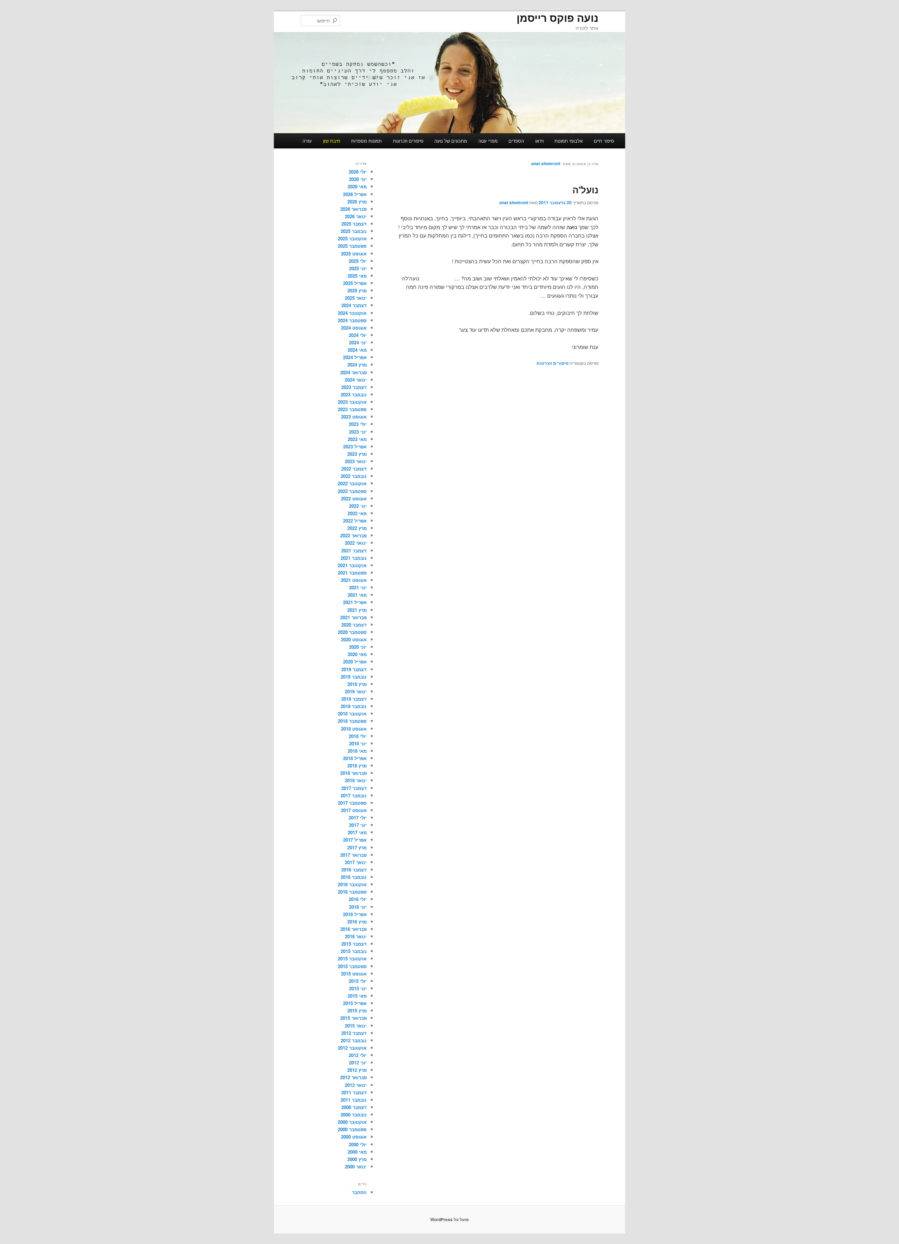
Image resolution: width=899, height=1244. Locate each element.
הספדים (516, 140)
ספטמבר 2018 (352, 721)
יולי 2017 (358, 817)
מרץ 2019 (357, 684)
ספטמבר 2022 (352, 491)
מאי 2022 (357, 513)
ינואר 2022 (356, 542)
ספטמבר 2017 (352, 802)
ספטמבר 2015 (352, 966)
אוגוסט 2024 (354, 327)
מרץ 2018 (357, 765)
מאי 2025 (357, 275)
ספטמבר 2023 (352, 409)
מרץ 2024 (357, 364)
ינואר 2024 (356, 379)
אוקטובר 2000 (352, 1122)
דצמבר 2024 (354, 305)
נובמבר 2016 (354, 877)
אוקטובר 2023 (352, 402)
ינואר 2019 (356, 691)
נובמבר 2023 (354, 394)
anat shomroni (545, 163)
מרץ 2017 (357, 847)
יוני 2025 (358, 268)
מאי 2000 (357, 1151)
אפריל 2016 (355, 914)
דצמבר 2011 (354, 1092)
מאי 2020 (357, 654)
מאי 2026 (357, 186)
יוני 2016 (358, 906)
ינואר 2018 (356, 780)
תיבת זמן (331, 140)
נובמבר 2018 (354, 706)
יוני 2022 (358, 506)
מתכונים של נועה (450, 140)
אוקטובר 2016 (352, 884)
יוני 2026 (358, 179)
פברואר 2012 (353, 1077)
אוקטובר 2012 (352, 1047)
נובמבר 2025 (354, 231)
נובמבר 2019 (354, 676)
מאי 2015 (357, 995)
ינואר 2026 (356, 216)
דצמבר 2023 (354, 387)
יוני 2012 (358, 1062)
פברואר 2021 (353, 617)
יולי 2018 (358, 736)
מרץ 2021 (357, 610)
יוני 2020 (358, 646)
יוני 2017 (358, 825)
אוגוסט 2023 (354, 416)
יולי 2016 (358, 899)
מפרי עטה (488, 140)
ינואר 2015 (356, 1025)
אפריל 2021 (355, 602)
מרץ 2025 (357, 290)
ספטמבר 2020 (352, 632)
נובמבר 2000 (354, 1114)
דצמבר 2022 (354, 468)
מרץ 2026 (357, 201)
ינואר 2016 (356, 936)
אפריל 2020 (355, 661)
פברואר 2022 (353, 535)
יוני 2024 (358, 342)
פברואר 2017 (353, 854)
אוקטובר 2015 (352, 958)
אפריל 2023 (355, 446)
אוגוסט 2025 (354, 253)
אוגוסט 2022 (354, 498)
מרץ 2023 (357, 454)
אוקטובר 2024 (352, 313)
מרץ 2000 (357, 1159)
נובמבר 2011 (354, 1099)
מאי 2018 (357, 750)
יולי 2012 (358, 1055)
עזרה (307, 140)
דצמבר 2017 (354, 788)
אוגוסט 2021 (354, 580)
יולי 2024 (358, 335)
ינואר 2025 (356, 297)
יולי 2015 (358, 981)
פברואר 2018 (353, 773)
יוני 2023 (358, 431)
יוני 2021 (358, 587)
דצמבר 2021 (354, 550)
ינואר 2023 (356, 461)
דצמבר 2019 (354, 669)
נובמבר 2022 (354, 476)
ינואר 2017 (356, 862)
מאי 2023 (357, 439)
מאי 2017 (357, 832)
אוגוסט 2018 (354, 728)
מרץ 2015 (357, 1010)
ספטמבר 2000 (352, 1129)
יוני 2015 (358, 988)
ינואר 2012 (356, 1085)
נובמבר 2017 (354, 795)
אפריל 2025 (355, 283)
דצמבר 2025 (354, 223)
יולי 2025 (358, 261)
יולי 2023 (358, 424)
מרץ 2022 (357, 528)
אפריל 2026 (355, 194)
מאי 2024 (357, 349)
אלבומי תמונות (569, 140)
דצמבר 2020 (354, 624)
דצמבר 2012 (354, 1033)
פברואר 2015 (353, 1018)
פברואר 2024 (353, 372)
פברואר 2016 (353, 929)
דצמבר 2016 (354, 869)
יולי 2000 (358, 1144)
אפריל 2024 (355, 357)
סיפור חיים (604, 140)
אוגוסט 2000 (354, 1136)
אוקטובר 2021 (352, 565)
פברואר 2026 (353, 209)
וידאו (539, 140)
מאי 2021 (357, 594)
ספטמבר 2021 (352, 572)
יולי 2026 (358, 171)
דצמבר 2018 (354, 698)
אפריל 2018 (355, 758)
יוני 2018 (358, 743)
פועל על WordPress (449, 1219)
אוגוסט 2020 (354, 639)
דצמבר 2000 (354, 1107)
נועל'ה (585, 189)
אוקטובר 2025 (352, 238)
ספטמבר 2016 (352, 891)
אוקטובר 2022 (352, 483)
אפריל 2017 (355, 839)
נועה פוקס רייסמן (557, 17)
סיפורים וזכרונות (408, 140)
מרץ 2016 (357, 921)
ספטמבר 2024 (352, 320)
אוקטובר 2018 (352, 713)
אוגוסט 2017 (354, 810)
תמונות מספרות (366, 140)
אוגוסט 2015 (354, 973)
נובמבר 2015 (354, 951)
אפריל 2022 (355, 520)
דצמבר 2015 (354, 943)
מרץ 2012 (357, 1070)
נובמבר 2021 (354, 558)
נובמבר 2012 (354, 1040)
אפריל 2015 (355, 1003)
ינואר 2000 (356, 1166)
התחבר (359, 1192)
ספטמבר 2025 (352, 245)
